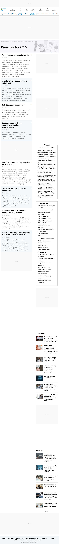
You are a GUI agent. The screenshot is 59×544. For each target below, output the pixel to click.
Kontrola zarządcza (43, 247)
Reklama (29, 540)
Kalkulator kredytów (43, 223)
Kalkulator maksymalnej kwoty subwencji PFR (45, 230)
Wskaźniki (43, 252)
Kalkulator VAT (42, 227)
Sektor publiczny (20, 14)
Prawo (26, 13)
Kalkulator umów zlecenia (44, 216)
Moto (38, 13)
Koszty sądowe (42, 245)
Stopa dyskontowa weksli (44, 280)
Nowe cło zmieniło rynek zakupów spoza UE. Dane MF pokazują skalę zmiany (46, 171)
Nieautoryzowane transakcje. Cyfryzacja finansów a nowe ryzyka (46, 163)
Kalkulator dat (41, 235)
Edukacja (52, 13)
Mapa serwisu (38, 540)
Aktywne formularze (47, 239)
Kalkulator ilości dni (43, 233)
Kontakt (22, 540)
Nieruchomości (44, 13)
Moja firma (11, 41)
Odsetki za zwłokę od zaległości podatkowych (46, 259)
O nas (3, 538)
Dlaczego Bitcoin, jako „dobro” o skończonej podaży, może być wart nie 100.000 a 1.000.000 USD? (46, 167)
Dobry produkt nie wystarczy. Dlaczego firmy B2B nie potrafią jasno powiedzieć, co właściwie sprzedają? (45, 192)
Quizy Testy (41, 282)
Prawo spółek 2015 (29, 41)
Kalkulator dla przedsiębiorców (46, 210)
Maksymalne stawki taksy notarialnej (44, 277)
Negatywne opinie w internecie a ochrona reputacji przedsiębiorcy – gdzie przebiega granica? (46, 155)
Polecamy (39, 450)
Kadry (9, 13)
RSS (16, 540)
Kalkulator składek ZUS (44, 225)
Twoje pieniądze (32, 14)
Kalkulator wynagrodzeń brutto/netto (44, 213)
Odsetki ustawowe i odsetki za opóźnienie (45, 255)
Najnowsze (47, 147)
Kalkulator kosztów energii (44, 220)
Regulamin (44, 538)
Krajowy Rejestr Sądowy (44, 249)
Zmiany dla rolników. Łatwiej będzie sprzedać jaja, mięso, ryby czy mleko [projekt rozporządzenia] (46, 176)
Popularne (40, 147)
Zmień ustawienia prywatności (30, 538)
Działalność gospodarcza (44, 240)
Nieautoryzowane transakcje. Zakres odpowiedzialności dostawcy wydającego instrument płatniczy (46, 151)
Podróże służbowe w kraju (44, 269)
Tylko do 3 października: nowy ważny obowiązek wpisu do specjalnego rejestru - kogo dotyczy (46, 196)
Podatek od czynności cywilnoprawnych (43, 272)
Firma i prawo (40, 333)
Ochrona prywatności (14, 538)
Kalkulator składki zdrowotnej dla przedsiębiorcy (46, 207)
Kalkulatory (44, 204)
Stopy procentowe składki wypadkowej (44, 264)
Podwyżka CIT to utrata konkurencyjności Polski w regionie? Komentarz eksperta (45, 184)
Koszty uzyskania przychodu (45, 267)
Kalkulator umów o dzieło (44, 218)
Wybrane (53, 147)
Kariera (52, 538)
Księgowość (3, 13)
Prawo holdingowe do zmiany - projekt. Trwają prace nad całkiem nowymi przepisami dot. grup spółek (46, 180)
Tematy (17, 41)
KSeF (57, 13)
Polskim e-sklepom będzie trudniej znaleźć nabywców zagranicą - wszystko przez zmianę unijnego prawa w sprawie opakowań (46, 159)
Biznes (14, 13)
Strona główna (4, 41)
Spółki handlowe (42, 243)
